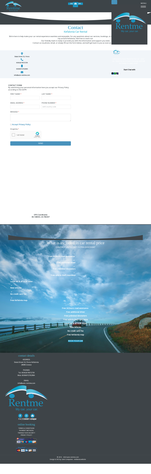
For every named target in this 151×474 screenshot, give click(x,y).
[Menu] (143, 4)
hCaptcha (14, 129)
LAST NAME (47, 94)
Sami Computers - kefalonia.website (74, 459)
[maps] (33, 416)
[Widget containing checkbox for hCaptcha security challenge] (25, 135)
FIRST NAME (15, 94)
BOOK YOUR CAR (75, 341)
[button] (112, 73)
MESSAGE (14, 112)
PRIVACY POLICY (26, 435)
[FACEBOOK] (20, 416)
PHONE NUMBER (49, 103)
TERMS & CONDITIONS (26, 428)
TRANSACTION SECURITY (26, 433)
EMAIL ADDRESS (17, 103)
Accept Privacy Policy (21, 124)
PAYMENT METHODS (26, 430)
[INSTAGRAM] (26, 416)
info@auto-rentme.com (26, 383)
